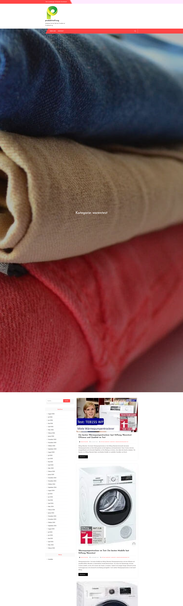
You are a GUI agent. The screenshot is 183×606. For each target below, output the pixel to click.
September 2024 (52, 487)
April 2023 (50, 541)
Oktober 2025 (51, 446)
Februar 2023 (51, 548)
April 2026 (50, 426)
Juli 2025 (50, 455)
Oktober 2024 (51, 484)
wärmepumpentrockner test (121, 441)
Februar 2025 (51, 471)
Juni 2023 (50, 535)
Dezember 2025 (52, 439)
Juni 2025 (50, 458)
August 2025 (51, 452)
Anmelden (50, 559)
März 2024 (51, 506)
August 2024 (51, 490)
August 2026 (51, 414)
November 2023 (52, 519)
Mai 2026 (50, 423)
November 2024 (52, 481)
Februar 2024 (51, 509)
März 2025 (51, 468)
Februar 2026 (51, 433)
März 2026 (51, 430)
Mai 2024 (50, 500)
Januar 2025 (51, 474)
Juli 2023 (50, 532)
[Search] (135, 31)
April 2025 (50, 465)
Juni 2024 (50, 497)
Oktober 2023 (51, 522)
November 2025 (52, 442)
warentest (112, 441)
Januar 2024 (51, 513)
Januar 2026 (51, 436)
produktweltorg (84, 441)
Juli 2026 (50, 417)
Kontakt (61, 31)
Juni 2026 (50, 420)
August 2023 (51, 529)
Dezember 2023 (52, 516)
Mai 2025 (50, 462)
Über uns (53, 31)
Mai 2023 (50, 538)
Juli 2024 (50, 494)
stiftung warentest (104, 441)
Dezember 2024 (52, 478)
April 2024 (50, 503)
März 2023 (51, 545)
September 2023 (52, 525)
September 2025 (52, 449)
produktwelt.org (52, 21)
